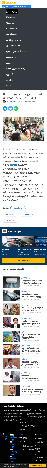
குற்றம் (23, 429)
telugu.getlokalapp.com (28, 449)
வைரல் (30, 419)
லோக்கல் (15, 410)
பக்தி (29, 410)
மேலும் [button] (10, 86)
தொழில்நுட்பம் (40, 410)
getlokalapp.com (26, 446)
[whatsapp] (16, 109)
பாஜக (14, 165)
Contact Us (39, 439)
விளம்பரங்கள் (40, 419)
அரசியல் (38, 413)
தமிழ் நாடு (11, 12)
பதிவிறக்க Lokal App (37, 465)
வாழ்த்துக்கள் (39, 416)
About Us (39, 442)
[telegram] (5, 109)
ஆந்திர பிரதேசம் (8, 415)
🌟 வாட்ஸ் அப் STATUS (23, 418)
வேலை (14, 413)
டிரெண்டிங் (15, 416)
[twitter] (11, 109)
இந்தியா (30, 413)
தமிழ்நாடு (8, 420)
